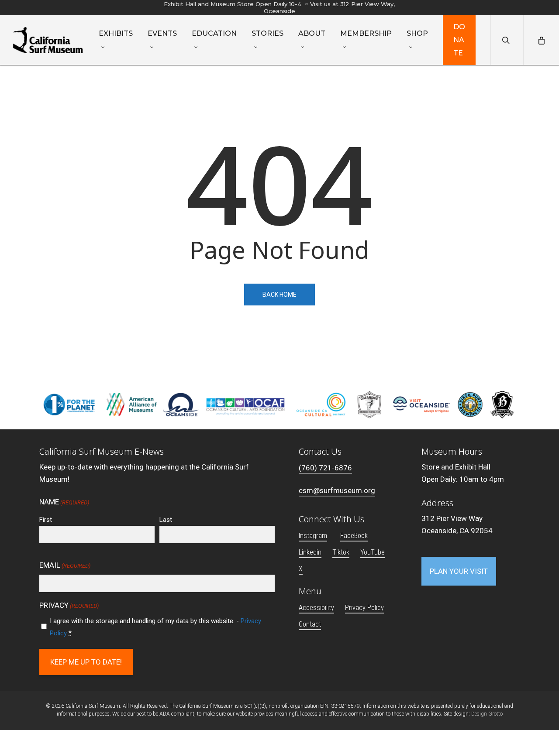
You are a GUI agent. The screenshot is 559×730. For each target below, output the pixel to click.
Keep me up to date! (86, 662)
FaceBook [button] (354, 535)
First (45, 520)
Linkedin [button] (310, 552)
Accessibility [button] (316, 607)
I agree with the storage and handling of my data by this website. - (155, 627)
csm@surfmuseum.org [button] (337, 490)
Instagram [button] (313, 535)
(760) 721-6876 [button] (325, 467)
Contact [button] (310, 624)
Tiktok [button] (340, 552)
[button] (459, 571)
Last (165, 520)
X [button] (301, 569)
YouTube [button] (372, 552)
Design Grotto (487, 714)
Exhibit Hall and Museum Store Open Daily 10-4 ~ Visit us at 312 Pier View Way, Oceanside (279, 7)
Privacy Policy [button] (364, 607)
